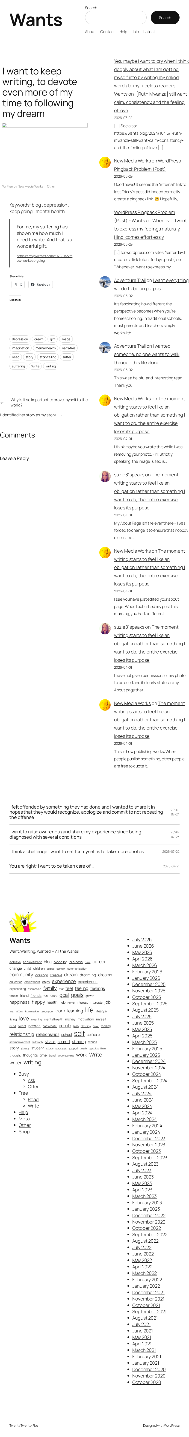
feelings (97, 988)
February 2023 (147, 1202)
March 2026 (144, 965)
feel (69, 988)
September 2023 (149, 1157)
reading (105, 1026)
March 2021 (144, 1350)
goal (64, 994)
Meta (24, 1119)
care (88, 962)
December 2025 (148, 984)
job (108, 1002)
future (53, 996)
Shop (24, 1131)
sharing (79, 1041)
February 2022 (147, 1279)
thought (15, 1055)
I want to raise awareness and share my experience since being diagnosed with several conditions (75, 834)
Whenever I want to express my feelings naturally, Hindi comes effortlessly (150, 228)
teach (83, 1048)
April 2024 (142, 1113)
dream (39, 339)
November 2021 (148, 1299)
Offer (33, 1086)
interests (96, 1002)
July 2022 (141, 1247)
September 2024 (150, 1080)
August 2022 (145, 1241)
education (15, 982)
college (50, 968)
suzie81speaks (129, 474)
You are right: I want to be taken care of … (51, 866)
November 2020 (148, 1376)
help (62, 1002)
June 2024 (143, 1100)
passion (34, 1025)
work (81, 1054)
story (29, 357)
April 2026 (142, 959)
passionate (50, 1026)
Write (35, 366)
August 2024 (145, 1087)
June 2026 (143, 946)
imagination (20, 348)
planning (86, 1026)
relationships (47, 1034)
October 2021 (146, 1305)
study (49, 1048)
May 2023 (142, 1183)
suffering (18, 366)
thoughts (30, 1055)
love (24, 1018)
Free (23, 1093)
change (15, 968)
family (50, 988)
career (99, 961)
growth (90, 996)
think (103, 1048)
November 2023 (148, 1145)
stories (92, 1042)
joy (11, 1011)
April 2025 (142, 1036)
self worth (37, 1042)
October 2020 (146, 1382)
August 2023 (145, 1164)
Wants (35, 19)
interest (82, 1002)
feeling (81, 988)
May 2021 (141, 1337)
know (19, 1011)
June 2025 (143, 1023)
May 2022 (142, 1260)
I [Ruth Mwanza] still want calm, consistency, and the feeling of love (150, 102)
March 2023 (144, 1196)
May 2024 (142, 1106)
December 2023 (148, 1138)
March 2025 (144, 1042)
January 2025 (146, 1055)
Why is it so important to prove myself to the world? (49, 402)
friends (36, 995)
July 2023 (141, 1170)
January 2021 (145, 1363)
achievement (32, 962)
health (52, 1002)
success (60, 1048)
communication (77, 969)
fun (46, 996)
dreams (105, 974)
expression (34, 989)
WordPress (172, 1425)
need (15, 357)
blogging (60, 962)
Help (23, 1112)
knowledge (32, 1011)
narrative (68, 348)
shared (64, 1041)
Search (91, 7)
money (70, 1019)
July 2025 (141, 1016)
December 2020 (149, 1369)
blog (48, 961)
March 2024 (144, 1119)
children (39, 968)
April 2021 (141, 1343)
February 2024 (147, 1125)
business (76, 962)
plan (76, 1026)
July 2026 (142, 939)
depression (20, 339)
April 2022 (142, 1267)
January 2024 (146, 1132)
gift (52, 339)
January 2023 (146, 1209)
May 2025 (142, 1029)
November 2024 (148, 1068)
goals (77, 994)
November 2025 (148, 991)
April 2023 (142, 1190)
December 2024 (149, 1061)
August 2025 (145, 1010)
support (73, 1048)
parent (22, 1026)
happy (38, 1002)
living (13, 1019)
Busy (24, 1074)
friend (24, 995)
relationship (21, 1034)
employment (32, 982)
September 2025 (149, 1003)
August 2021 (145, 1318)
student (37, 1048)
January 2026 (146, 978)
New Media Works (30, 186)
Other (51, 186)
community (21, 974)
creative (56, 975)
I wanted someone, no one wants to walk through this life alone (146, 354)
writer (15, 1062)
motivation (86, 1019)
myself (101, 1019)
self (79, 1033)
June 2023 (143, 1177)
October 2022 (146, 1228)
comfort (60, 968)
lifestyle (101, 1011)
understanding (66, 1055)
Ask (31, 1080)
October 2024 (146, 1074)
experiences (87, 981)
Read (96, 1026)
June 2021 (142, 1331)
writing (51, 366)
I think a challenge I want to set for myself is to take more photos (76, 851)
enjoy (46, 982)
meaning (36, 1019)
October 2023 (146, 1151)
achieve (15, 962)
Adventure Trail (130, 280)
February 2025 (147, 1048)
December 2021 (148, 1292)
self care (93, 1034)
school (66, 1034)
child (27, 968)
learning (75, 1011)
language (47, 1011)
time (43, 1055)
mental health (45, 348)
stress (25, 1048)
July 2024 (142, 1093)
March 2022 (144, 1273)
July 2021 (141, 1324)
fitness (13, 995)
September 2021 (149, 1311)
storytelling (48, 357)
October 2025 (146, 997)
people (65, 1025)
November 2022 (148, 1222)
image (66, 339)
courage (41, 975)
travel (52, 1055)
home (71, 1002)
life (89, 1009)
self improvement (19, 1042)
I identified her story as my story (28, 414)
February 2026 (147, 971)
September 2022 (149, 1234)
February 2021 (146, 1356)
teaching (93, 1048)
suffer (66, 357)
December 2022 (148, 1215)
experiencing (17, 989)
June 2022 (143, 1254)
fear (61, 989)
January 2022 (146, 1286)
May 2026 (142, 952)
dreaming (88, 974)
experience (64, 981)
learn (60, 1011)
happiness (19, 1002)
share (50, 1041)
